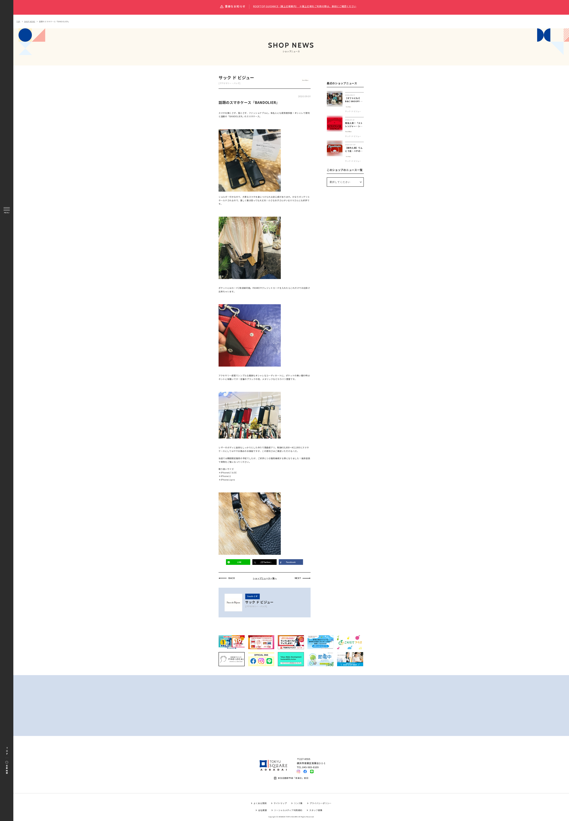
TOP (7, 751)
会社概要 (262, 810)
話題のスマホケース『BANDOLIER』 (54, 21)
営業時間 (6, 770)
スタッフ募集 (315, 810)
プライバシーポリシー (320, 803)
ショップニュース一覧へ (265, 578)
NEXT (298, 578)
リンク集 (298, 803)
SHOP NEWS (29, 21)
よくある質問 (260, 803)
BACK (231, 578)
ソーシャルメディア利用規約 (288, 810)
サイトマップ (280, 803)
